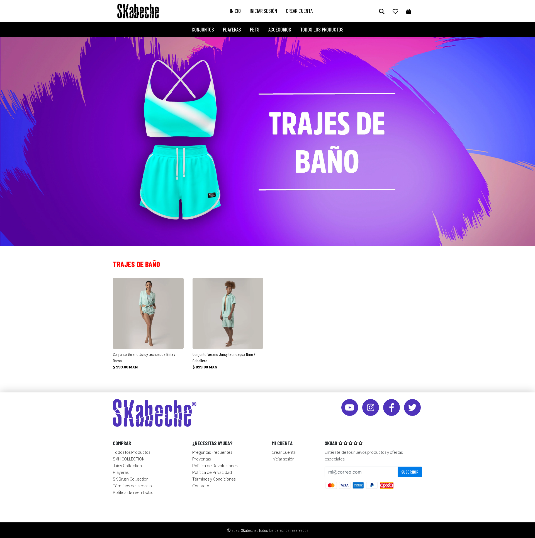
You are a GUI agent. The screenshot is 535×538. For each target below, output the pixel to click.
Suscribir (410, 471)
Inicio (235, 11)
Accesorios (279, 29)
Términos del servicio (132, 485)
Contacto (200, 485)
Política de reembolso (133, 492)
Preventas (201, 459)
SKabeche (249, 530)
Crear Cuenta (299, 11)
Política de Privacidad (212, 472)
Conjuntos (203, 29)
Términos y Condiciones (213, 479)
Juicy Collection (127, 465)
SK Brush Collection (131, 479)
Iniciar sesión (263, 11)
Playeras (232, 29)
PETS (254, 29)
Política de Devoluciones (214, 465)
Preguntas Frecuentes (212, 452)
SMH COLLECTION (129, 459)
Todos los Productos (322, 29)
